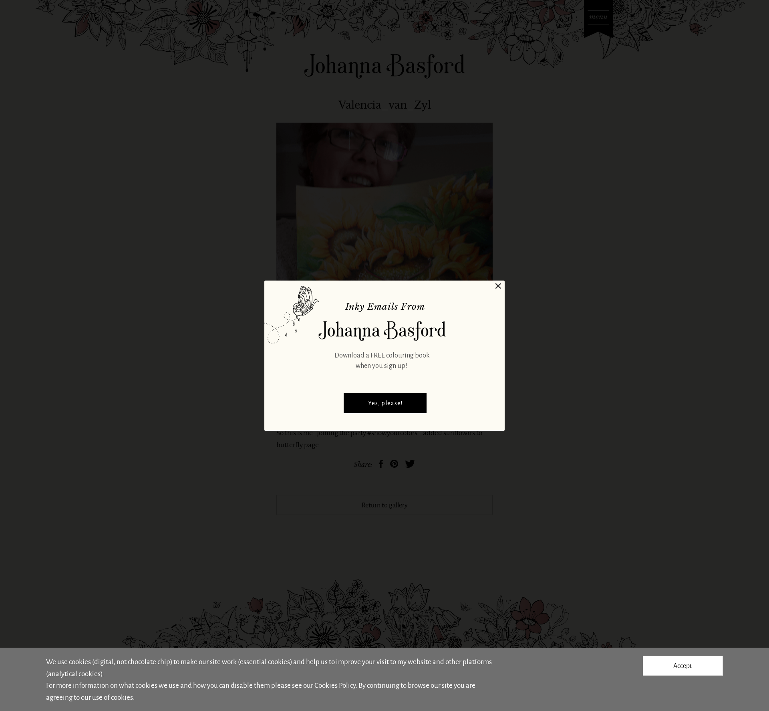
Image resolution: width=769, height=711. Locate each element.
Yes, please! (385, 403)
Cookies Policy (335, 685)
